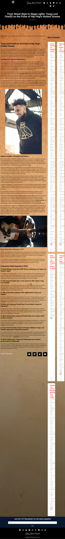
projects (4, 301)
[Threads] (42, 530)
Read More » (51, 244)
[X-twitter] (60, 2)
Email (9, 520)
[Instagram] (56, 2)
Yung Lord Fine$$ (23, 73)
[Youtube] (53, 2)
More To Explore (54, 37)
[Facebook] (50, 6)
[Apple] (50, 2)
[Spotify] (44, 2)
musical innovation (40, 200)
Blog (5, 36)
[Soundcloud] (47, 2)
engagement (16, 336)
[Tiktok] (53, 6)
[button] (29, 354)
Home (2, 36)
